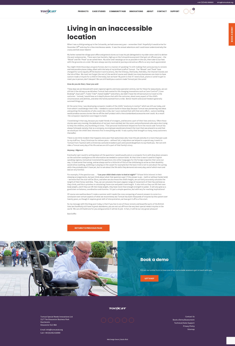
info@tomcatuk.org (225, 2)
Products (83, 11)
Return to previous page (88, 228)
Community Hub (117, 11)
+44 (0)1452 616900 (205, 2)
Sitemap (191, 329)
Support (174, 11)
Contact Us (190, 316)
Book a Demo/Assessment (184, 319)
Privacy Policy (189, 326)
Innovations (136, 11)
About (150, 11)
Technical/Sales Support (184, 323)
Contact (162, 11)
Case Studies (99, 11)
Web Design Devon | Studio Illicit (117, 339)
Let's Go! (149, 278)
